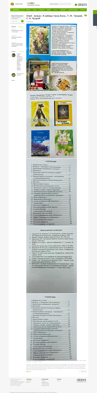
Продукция (16, 9)
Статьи (34, 9)
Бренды (28, 9)
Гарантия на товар (45, 385)
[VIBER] (83, 384)
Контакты (82, 9)
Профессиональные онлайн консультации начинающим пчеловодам (17, 45)
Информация (45, 379)
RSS (85, 15)
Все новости (21, 26)
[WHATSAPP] (80, 384)
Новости (55, 9)
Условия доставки (45, 383)
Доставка (63, 9)
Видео (48, 9)
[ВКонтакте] (78, 384)
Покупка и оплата (73, 9)
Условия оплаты (45, 382)
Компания (28, 379)
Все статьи (21, 51)
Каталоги (41, 9)
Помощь (59, 379)
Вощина (13, 80)
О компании (28, 380)
